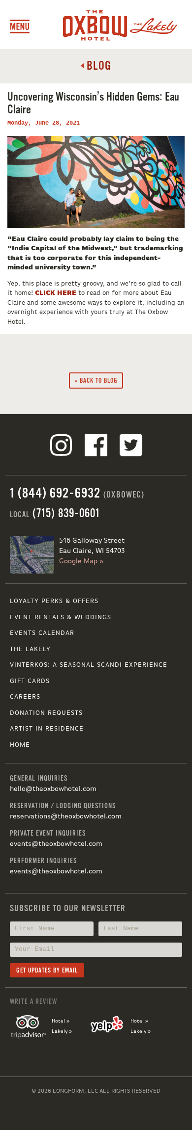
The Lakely (30, 649)
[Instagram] (61, 447)
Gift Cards (30, 681)
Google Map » (81, 561)
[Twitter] (131, 447)
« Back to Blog (96, 380)
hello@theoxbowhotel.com (53, 789)
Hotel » (60, 1021)
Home (20, 745)
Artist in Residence (47, 729)
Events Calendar (42, 633)
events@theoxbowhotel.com (56, 844)
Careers (25, 697)
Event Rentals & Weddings (60, 617)
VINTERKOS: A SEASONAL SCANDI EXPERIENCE (88, 665)
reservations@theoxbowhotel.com (66, 816)
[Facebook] (96, 447)
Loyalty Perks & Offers (54, 601)
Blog (97, 66)
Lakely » (62, 1031)
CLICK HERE (55, 293)
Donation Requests (46, 713)
